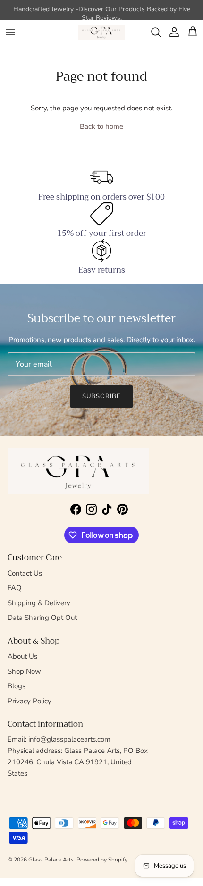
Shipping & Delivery (39, 603)
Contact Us (25, 573)
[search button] (155, 32)
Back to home (101, 126)
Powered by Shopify (101, 859)
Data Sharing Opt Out (42, 617)
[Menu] (10, 32)
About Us (22, 656)
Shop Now (24, 671)
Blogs (16, 686)
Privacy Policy (29, 701)
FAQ (15, 588)
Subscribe (101, 396)
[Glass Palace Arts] (101, 32)
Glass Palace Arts (51, 859)
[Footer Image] (78, 471)
